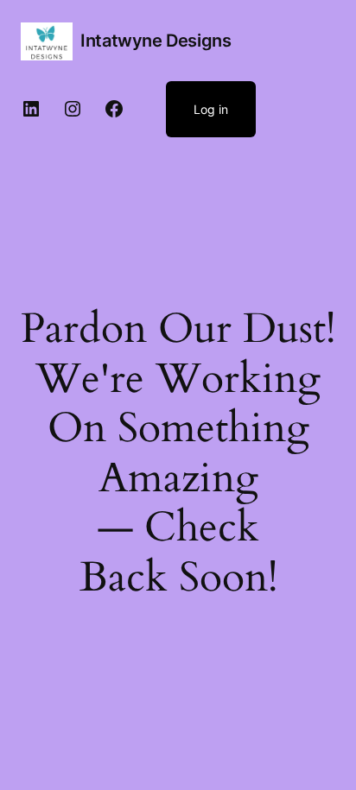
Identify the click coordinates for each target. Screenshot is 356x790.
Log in (211, 109)
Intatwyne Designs (155, 40)
